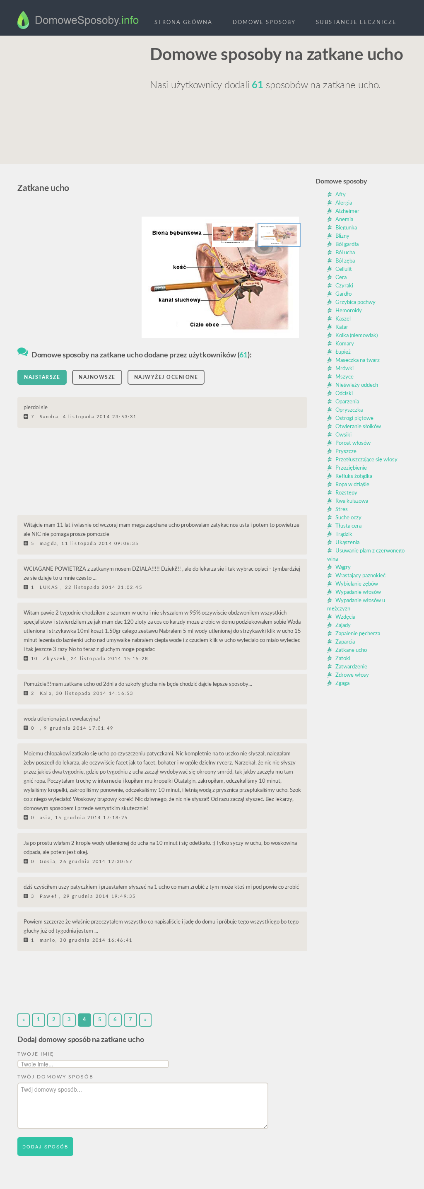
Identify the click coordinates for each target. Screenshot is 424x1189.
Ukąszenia (347, 542)
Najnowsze (97, 377)
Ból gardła (347, 244)
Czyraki (344, 286)
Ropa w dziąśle (352, 484)
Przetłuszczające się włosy (366, 460)
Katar (341, 327)
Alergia (343, 203)
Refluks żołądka (353, 476)
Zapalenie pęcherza (357, 634)
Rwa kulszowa (351, 501)
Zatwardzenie (351, 667)
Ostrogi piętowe (354, 418)
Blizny (342, 236)
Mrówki (344, 368)
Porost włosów (353, 443)
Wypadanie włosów (358, 592)
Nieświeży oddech (356, 385)
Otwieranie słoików (358, 426)
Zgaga (342, 683)
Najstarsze (42, 377)
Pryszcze (346, 451)
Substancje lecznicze (356, 22)
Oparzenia (347, 402)
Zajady (343, 625)
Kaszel (343, 319)
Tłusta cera (348, 526)
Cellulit (343, 269)
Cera (341, 277)
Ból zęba (345, 261)
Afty (340, 195)
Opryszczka (349, 410)
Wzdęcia (345, 617)
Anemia (344, 219)
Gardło (343, 294)
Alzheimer (347, 211)
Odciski (344, 393)
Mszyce (344, 377)
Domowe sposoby (264, 22)
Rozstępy (346, 493)
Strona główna (183, 22)
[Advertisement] (79, 95)
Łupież (343, 352)
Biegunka (346, 228)
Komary (344, 344)
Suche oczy (348, 518)
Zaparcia (345, 642)
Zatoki (342, 658)
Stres (341, 509)
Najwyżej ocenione (166, 377)
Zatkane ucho (351, 650)
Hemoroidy (348, 311)
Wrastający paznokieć (360, 576)
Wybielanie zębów (356, 584)
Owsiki (343, 435)
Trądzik (343, 534)
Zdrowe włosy (352, 675)
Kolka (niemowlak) (356, 335)
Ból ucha (345, 253)
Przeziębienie (351, 468)
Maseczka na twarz (357, 360)
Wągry (343, 567)
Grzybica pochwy (355, 302)
